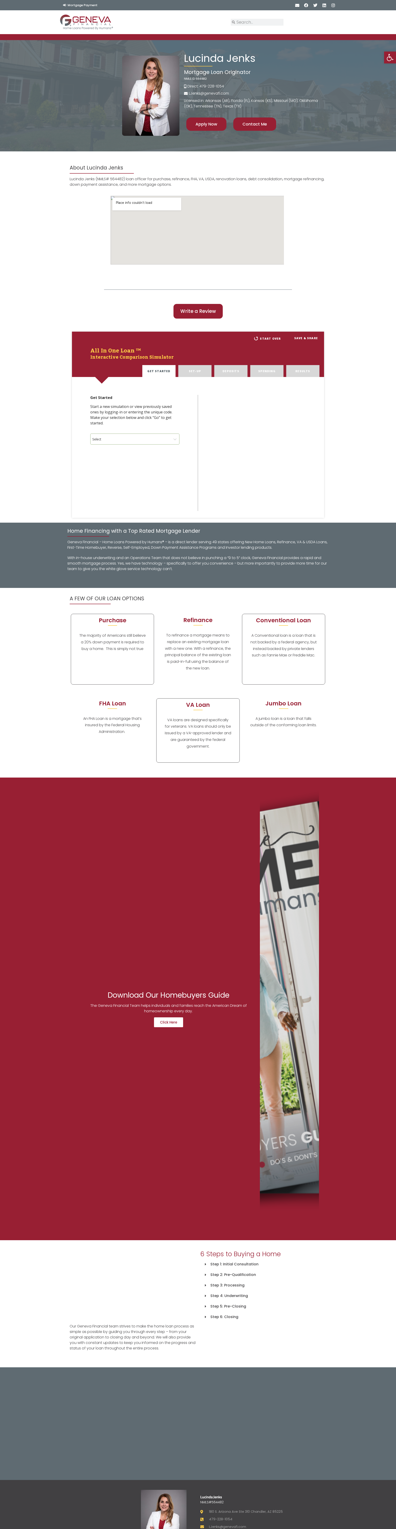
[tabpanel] (198, 447)
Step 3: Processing (227, 1285)
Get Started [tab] (158, 371)
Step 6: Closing (224, 1316)
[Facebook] (306, 5)
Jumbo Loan (283, 703)
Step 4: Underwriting (229, 1295)
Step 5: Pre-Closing (228, 1306)
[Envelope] (297, 5)
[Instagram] (333, 5)
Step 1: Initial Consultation (234, 1264)
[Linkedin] (324, 5)
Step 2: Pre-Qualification (233, 1274)
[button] (263, 1264)
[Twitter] (315, 5)
